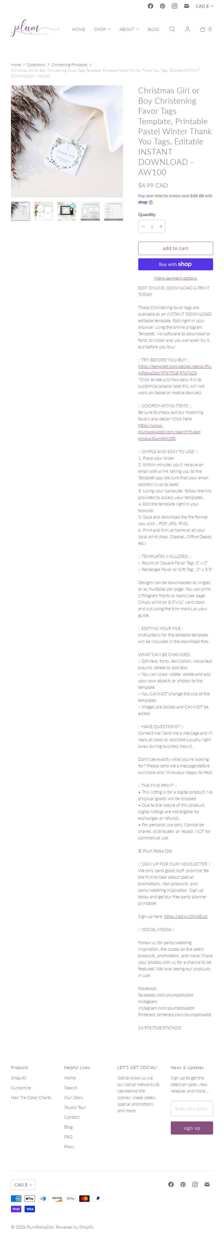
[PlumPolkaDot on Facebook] (151, 6)
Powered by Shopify (75, 1226)
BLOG (153, 29)
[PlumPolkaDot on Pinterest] (163, 6)
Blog (68, 1126)
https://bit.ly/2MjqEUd (185, 916)
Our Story (73, 1097)
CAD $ (202, 5)
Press (69, 1146)
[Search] (172, 29)
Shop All (18, 1077)
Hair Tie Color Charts (31, 1097)
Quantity (146, 214)
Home (16, 64)
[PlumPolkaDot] (35, 29)
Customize (21, 1087)
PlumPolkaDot (40, 1226)
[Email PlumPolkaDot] (187, 6)
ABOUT (126, 29)
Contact (71, 1117)
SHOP (100, 29)
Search (70, 1087)
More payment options (175, 277)
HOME (78, 29)
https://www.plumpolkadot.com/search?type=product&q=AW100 (169, 432)
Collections (36, 64)
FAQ (68, 1136)
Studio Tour (75, 1107)
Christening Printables (69, 64)
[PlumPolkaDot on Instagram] (175, 6)
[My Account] (187, 29)
